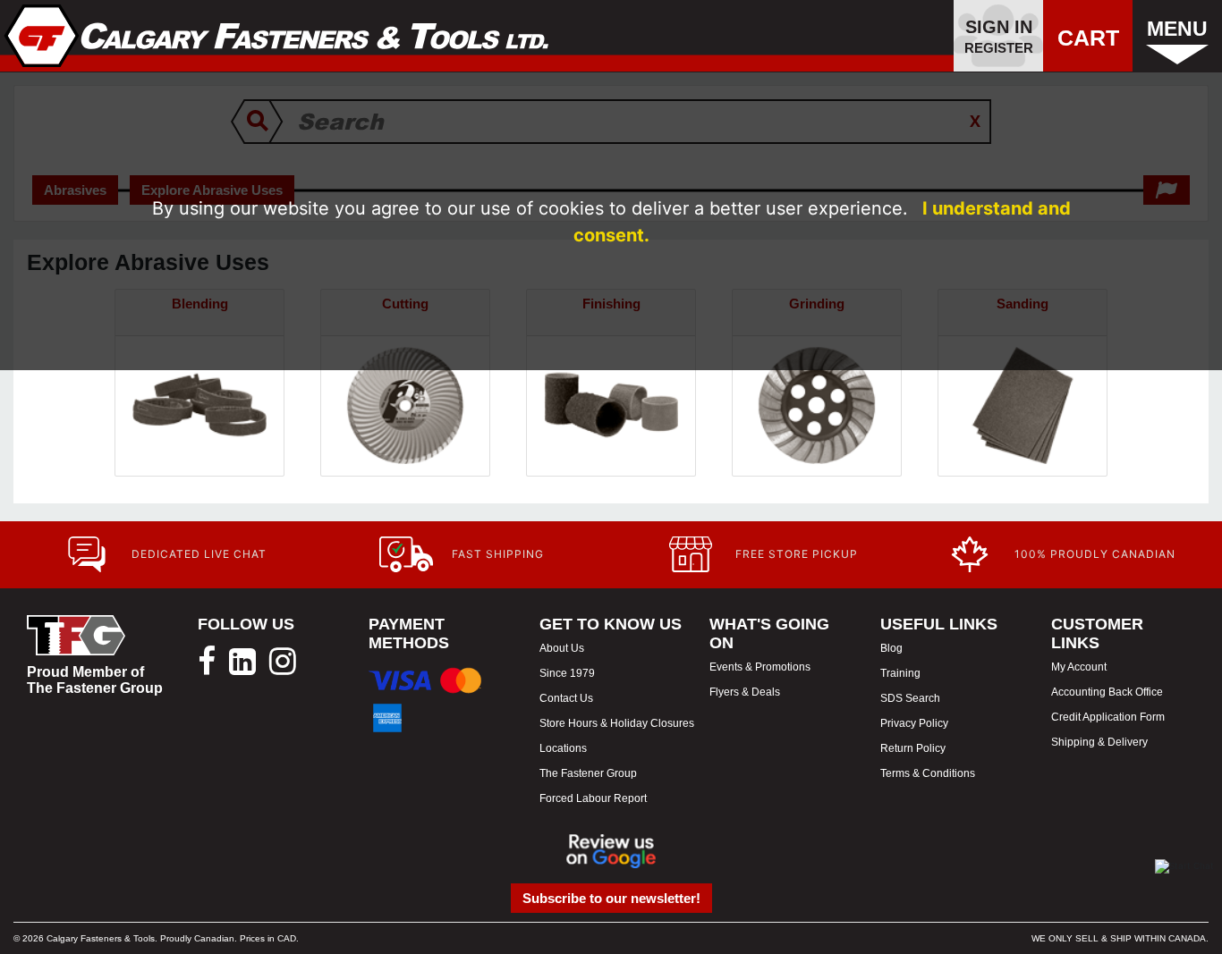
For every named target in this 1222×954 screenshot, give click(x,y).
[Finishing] (611, 404)
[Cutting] (405, 404)
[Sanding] (1022, 404)
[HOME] (277, 35)
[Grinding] (817, 404)
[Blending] (199, 404)
